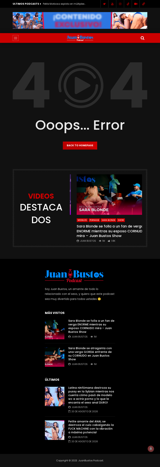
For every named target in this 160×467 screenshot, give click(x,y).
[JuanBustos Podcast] (80, 38)
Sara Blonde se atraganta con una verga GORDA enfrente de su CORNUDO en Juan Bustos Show (90, 353)
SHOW (121, 220)
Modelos (82, 220)
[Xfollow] (136, 4)
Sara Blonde (108, 220)
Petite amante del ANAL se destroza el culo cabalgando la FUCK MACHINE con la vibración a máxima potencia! (91, 426)
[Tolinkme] (143, 4)
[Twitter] (104, 4)
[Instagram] (120, 4)
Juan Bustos (88, 240)
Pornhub (94, 220)
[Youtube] (112, 4)
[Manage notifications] (151, 449)
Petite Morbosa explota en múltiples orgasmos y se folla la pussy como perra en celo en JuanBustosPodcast (64, 3)
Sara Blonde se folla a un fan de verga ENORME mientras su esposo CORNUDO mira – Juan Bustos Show (111, 231)
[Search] (142, 38)
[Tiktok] (128, 4)
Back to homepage (80, 145)
